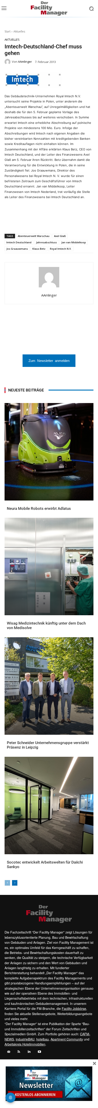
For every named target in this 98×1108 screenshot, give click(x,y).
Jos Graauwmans (17, 248)
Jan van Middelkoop (73, 242)
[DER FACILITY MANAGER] (49, 8)
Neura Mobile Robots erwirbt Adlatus (39, 508)
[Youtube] (39, 1052)
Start (7, 31)
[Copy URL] (65, 222)
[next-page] (15, 883)
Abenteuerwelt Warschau (33, 236)
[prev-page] (7, 883)
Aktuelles (19, 31)
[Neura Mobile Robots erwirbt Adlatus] (49, 451)
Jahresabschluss (46, 242)
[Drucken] (54, 222)
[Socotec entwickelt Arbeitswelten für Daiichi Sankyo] (49, 805)
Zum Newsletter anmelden (49, 360)
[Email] (44, 222)
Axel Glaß (60, 236)
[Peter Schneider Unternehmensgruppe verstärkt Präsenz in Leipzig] (49, 686)
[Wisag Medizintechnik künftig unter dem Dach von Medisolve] (49, 566)
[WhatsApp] (23, 222)
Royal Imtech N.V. (61, 248)
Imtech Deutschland (18, 242)
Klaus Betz (38, 248)
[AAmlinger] (8, 62)
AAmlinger (25, 61)
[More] (76, 222)
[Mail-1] (9, 1052)
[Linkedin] (34, 222)
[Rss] (19, 1052)
